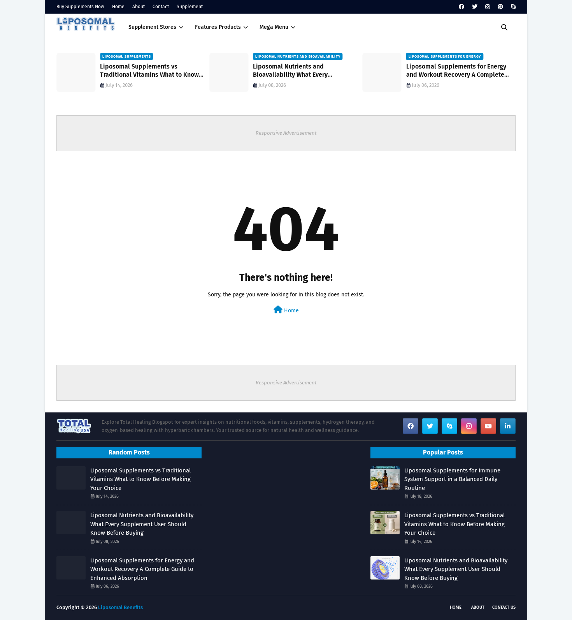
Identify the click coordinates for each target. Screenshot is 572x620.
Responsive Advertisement (286, 133)
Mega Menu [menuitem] (274, 27)
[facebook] (461, 7)
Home (118, 6)
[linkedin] (508, 426)
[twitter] (474, 7)
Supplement (190, 6)
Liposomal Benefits (120, 607)
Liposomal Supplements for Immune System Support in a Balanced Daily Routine (452, 479)
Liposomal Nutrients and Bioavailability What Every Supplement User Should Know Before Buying (307, 71)
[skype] (512, 7)
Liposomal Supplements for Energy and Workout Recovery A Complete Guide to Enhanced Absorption (456, 71)
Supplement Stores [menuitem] (152, 27)
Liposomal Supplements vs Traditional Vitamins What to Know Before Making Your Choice (149, 71)
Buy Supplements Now (80, 6)
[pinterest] (500, 7)
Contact (161, 6)
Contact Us (504, 607)
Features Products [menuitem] (218, 27)
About (138, 6)
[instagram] (487, 7)
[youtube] (488, 426)
